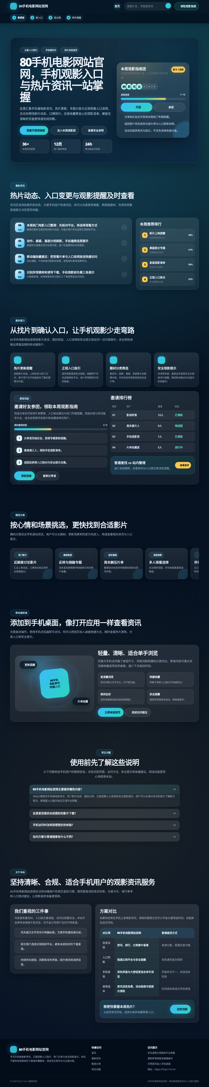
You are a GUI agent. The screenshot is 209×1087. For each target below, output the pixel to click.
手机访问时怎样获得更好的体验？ (53, 825)
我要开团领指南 (36, 130)
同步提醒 (74, 17)
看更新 (19, 17)
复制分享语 (49, 476)
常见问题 (96, 1069)
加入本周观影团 (66, 130)
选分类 (55, 17)
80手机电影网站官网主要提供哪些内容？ (58, 789)
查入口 (37, 17)
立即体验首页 (112, 712)
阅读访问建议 (139, 712)
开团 (138, 107)
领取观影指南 (188, 6)
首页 (117, 6)
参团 (171, 107)
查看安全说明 (96, 130)
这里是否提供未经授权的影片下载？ (55, 813)
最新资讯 (96, 1058)
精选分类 (96, 1063)
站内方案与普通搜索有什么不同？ (53, 837)
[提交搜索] (168, 5)
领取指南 (26, 476)
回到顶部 (182, 1009)
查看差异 (184, 465)
